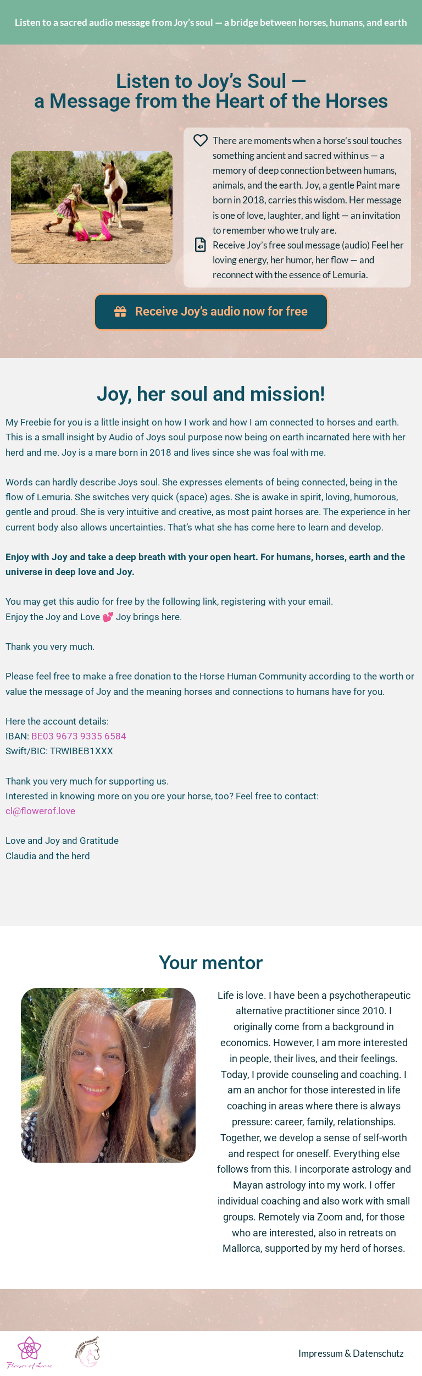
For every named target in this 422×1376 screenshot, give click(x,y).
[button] (211, 312)
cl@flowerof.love (40, 810)
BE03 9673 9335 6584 (78, 736)
